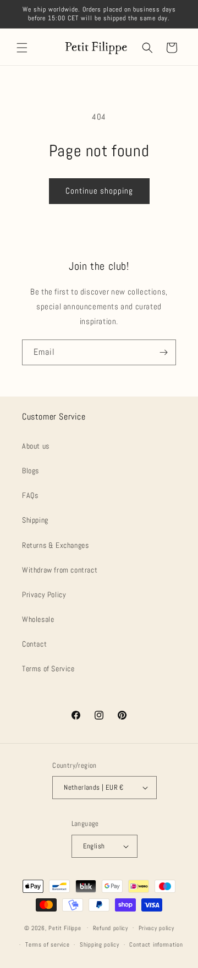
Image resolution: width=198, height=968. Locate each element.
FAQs (30, 495)
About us (36, 446)
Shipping (35, 520)
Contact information (156, 944)
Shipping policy (99, 944)
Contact (34, 644)
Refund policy (110, 928)
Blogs (30, 470)
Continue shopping (99, 190)
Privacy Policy (44, 594)
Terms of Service (48, 668)
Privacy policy (156, 928)
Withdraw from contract (59, 570)
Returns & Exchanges (55, 545)
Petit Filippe (64, 927)
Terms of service (47, 944)
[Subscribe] (163, 352)
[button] (22, 48)
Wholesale (38, 619)
